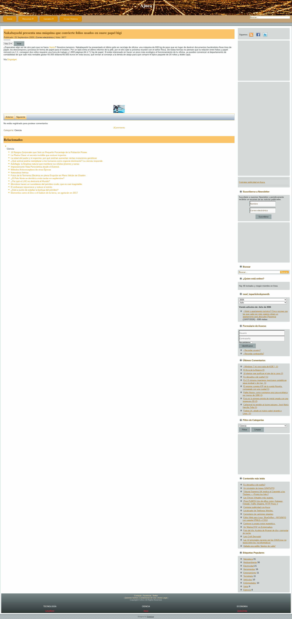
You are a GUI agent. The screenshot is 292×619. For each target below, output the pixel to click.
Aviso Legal (162, 598)
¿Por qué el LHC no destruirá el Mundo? (30, 181)
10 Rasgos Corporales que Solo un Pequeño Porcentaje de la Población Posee (49, 152)
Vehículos (247, 579)
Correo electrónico (45, 37)
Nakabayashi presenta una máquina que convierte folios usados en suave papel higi (63, 32)
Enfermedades (249, 583)
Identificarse (247, 346)
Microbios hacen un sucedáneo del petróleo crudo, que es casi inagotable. (46, 184)
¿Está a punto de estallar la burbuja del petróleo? (34, 190)
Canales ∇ (49, 19)
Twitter (155, 596)
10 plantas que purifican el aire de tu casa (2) (263, 373)
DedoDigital (242, 611)
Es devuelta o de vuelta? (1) (255, 377)
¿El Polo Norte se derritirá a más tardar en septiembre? (37, 178)
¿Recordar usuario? (252, 350)
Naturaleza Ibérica (19, 172)
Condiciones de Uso (147, 598)
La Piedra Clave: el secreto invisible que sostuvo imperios (38, 155)
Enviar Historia (71, 19)
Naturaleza (248, 559)
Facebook (147, 596)
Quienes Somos (131, 598)
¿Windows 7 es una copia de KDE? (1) (260, 366)
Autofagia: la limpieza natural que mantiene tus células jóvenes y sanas (45, 164)
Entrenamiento (249, 573)
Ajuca (146, 5)
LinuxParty (49, 611)
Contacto (138, 596)
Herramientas (249, 569)
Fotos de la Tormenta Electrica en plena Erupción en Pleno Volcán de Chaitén (48, 175)
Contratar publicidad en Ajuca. (252, 182)
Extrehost (150, 616)
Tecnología (248, 576)
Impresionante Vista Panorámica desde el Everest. (35, 167)
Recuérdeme (244, 342)
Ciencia (18, 130)
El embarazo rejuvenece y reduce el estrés (31, 187)
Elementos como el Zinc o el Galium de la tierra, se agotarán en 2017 (44, 193)
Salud (245, 586)
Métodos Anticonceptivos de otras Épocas (31, 169)
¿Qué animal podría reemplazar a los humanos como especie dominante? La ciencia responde (57, 161)
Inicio (9, 19)
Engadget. (12, 59)
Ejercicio (247, 590)
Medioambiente (250, 562)
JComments (119, 127)
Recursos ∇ (27, 19)
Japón (52, 47)
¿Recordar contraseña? (253, 354)
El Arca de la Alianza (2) (253, 370)
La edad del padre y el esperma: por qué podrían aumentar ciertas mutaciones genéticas (54, 158)
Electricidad (248, 566)
